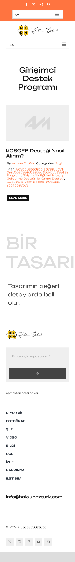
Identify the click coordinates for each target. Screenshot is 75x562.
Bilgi (58, 163)
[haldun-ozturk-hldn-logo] (24, 331)
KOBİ (10, 181)
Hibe (55, 175)
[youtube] (38, 542)
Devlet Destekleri (29, 169)
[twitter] (10, 542)
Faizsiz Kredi (53, 169)
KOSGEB (52, 181)
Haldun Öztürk (23, 163)
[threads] (29, 542)
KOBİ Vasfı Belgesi (30, 181)
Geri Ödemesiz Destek (24, 172)
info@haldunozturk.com (34, 496)
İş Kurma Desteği (50, 178)
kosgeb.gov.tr (17, 185)
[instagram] (19, 542)
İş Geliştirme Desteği (35, 177)
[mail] (48, 542)
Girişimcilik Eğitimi (37, 175)
